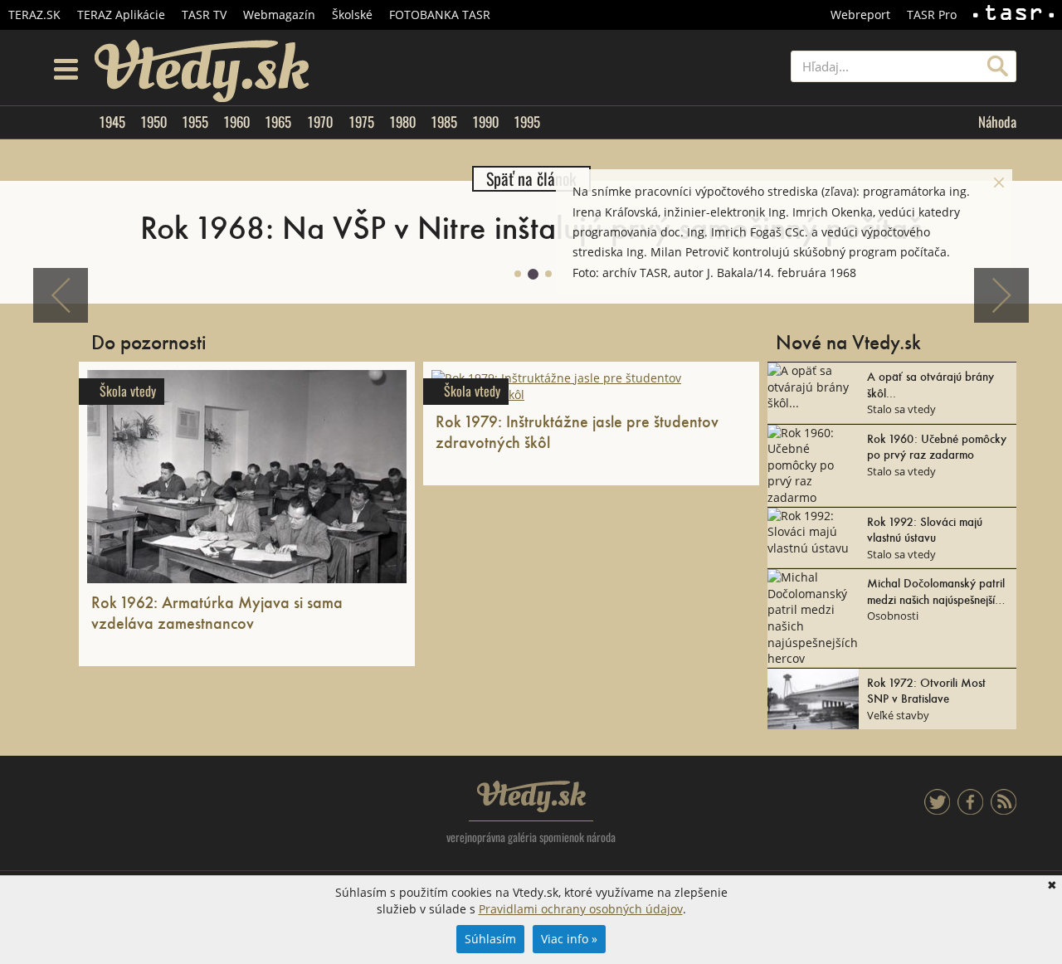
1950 (153, 122)
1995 (527, 122)
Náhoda (997, 122)
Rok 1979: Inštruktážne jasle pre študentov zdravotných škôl (577, 431)
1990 (485, 122)
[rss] (1003, 810)
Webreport (860, 14)
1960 (236, 122)
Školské (352, 14)
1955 (195, 122)
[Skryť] (999, 182)
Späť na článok (531, 179)
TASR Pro (932, 14)
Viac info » (569, 939)
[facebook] (970, 810)
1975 (361, 122)
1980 (402, 122)
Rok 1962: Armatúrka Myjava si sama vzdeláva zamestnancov (217, 612)
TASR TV (204, 14)
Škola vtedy (128, 391)
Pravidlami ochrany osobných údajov (581, 909)
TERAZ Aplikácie (121, 14)
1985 (444, 122)
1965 (278, 122)
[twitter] (937, 810)
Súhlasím (490, 939)
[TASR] (1013, 15)
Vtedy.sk (531, 796)
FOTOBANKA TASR (439, 14)
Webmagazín (279, 14)
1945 (112, 122)
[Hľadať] (997, 66)
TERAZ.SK (34, 14)
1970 (320, 122)
